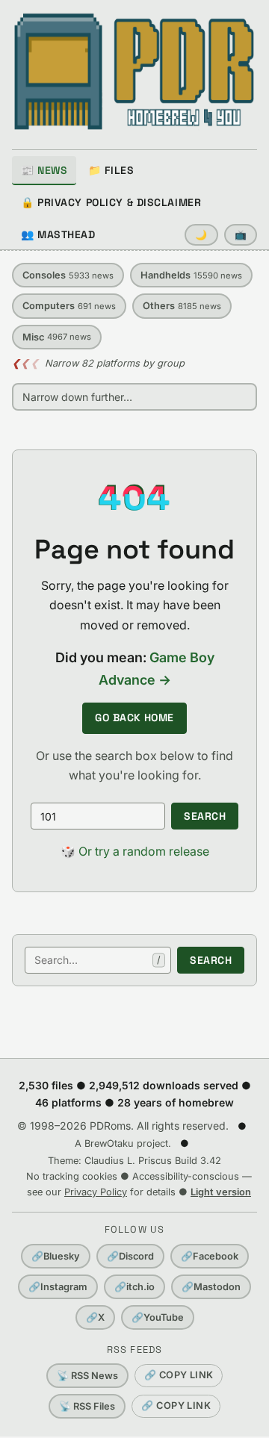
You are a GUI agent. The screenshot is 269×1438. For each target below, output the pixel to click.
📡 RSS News (87, 1375)
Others (182, 305)
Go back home (134, 717)
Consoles (68, 275)
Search (205, 816)
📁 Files (111, 170)
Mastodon (211, 1286)
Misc (56, 337)
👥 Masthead (58, 234)
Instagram (57, 1286)
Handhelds (191, 275)
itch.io (134, 1286)
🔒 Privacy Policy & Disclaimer (111, 202)
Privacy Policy (95, 1192)
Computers (69, 305)
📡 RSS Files (87, 1406)
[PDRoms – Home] (134, 71)
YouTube (158, 1317)
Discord (130, 1256)
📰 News (44, 170)
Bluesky (55, 1256)
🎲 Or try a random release (135, 851)
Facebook (209, 1256)
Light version (221, 1192)
